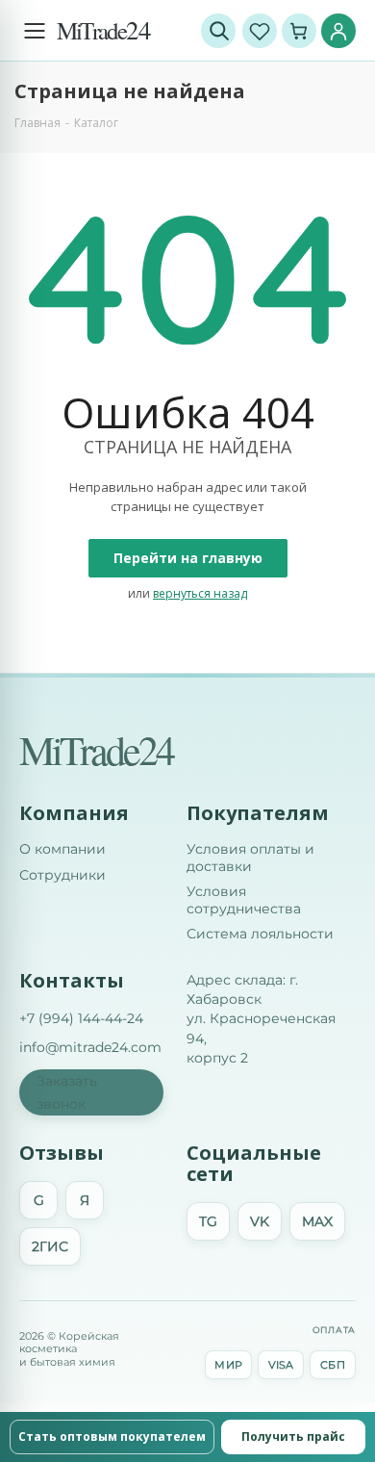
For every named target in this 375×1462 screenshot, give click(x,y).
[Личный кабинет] (338, 30)
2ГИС (50, 1246)
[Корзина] (299, 30)
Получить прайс (293, 1436)
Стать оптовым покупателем (112, 1436)
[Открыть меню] (34, 31)
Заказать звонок (67, 1092)
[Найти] (218, 30)
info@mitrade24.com (90, 1047)
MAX (317, 1221)
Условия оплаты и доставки (250, 858)
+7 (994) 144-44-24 (81, 1018)
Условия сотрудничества (244, 900)
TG (208, 1221)
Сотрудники (62, 875)
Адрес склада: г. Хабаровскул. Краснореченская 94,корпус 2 (261, 1018)
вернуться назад (200, 593)
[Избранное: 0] (259, 30)
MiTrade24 (96, 750)
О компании (62, 849)
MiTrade (103, 30)
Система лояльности (260, 934)
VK (259, 1221)
